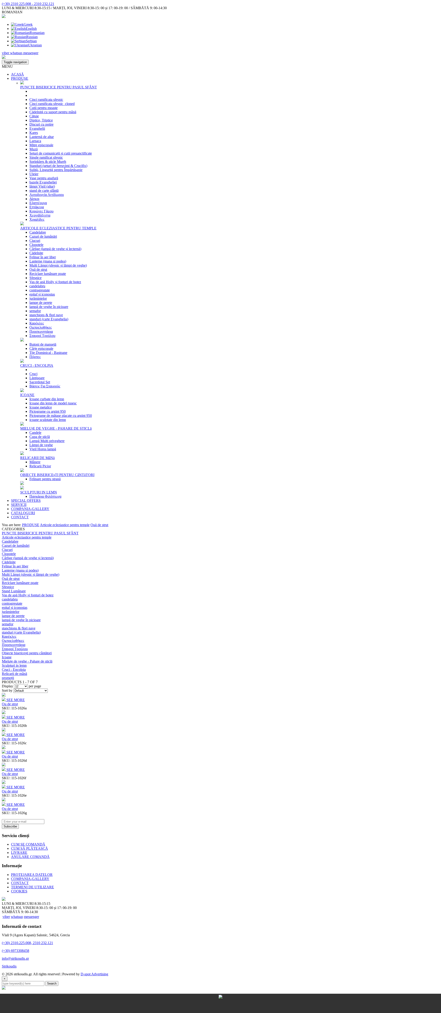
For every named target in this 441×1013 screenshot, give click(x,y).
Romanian (37, 33)
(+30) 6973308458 (15, 951)
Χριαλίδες (36, 219)
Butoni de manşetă (42, 344)
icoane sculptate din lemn (47, 420)
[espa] (220, 1011)
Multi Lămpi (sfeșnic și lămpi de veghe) (58, 265)
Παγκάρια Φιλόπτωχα (45, 496)
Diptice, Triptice (41, 120)
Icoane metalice (40, 407)
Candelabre (37, 232)
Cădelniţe (36, 253)
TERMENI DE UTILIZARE (32, 887)
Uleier (33, 174)
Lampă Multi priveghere (47, 441)
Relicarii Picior (40, 466)
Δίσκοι (34, 199)
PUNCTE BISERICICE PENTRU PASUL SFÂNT (58, 87)
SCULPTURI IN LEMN (38, 492)
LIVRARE (19, 853)
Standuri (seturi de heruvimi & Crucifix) (58, 166)
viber (6, 917)
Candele (35, 433)
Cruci (33, 374)
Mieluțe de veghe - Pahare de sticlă (27, 661)
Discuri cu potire (41, 124)
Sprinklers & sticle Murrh (47, 162)
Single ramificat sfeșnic (46, 157)
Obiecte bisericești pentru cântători (27, 653)
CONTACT (20, 517)
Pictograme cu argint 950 (47, 411)
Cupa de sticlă (39, 437)
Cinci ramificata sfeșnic (46, 100)
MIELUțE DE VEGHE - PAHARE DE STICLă (56, 428)
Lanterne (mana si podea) (47, 261)
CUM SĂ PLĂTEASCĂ (29, 848)
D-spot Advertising (94, 974)
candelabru (37, 286)
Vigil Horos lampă (42, 449)
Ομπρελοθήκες (40, 327)
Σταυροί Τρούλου (42, 336)
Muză (33, 149)
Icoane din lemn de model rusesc (53, 403)
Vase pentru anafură (43, 178)
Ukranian (35, 45)
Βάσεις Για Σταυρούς (44, 386)
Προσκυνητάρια (41, 331)
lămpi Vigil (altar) (42, 186)
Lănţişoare (37, 378)
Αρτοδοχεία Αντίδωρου (46, 195)
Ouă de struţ (38, 269)
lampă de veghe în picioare (48, 307)
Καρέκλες (36, 323)
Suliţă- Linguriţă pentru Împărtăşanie (55, 170)
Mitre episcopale (41, 145)
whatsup (17, 917)
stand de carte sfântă (44, 190)
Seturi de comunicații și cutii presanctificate (60, 153)
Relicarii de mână (14, 674)
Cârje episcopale (41, 348)
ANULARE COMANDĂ (30, 857)
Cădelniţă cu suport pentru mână (52, 112)
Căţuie (34, 116)
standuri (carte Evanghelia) (48, 319)
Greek (28, 24)
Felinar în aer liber (42, 257)
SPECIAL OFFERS (26, 500)
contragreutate (39, 290)
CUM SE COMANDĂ (28, 844)
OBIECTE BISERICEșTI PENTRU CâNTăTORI (57, 475)
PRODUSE (19, 78)
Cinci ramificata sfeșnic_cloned (52, 104)
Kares (33, 133)
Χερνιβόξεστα (39, 215)
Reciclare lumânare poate (47, 274)
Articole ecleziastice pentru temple (65, 525)
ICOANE (27, 395)
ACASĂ (17, 74)
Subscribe (10, 826)
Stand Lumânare (14, 591)
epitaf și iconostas (42, 294)
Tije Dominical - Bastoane (48, 353)
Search (52, 983)
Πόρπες (35, 357)
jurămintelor (38, 298)
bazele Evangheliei (43, 182)
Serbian (31, 41)
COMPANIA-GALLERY (30, 509)
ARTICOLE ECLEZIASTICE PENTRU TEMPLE (58, 228)
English (31, 29)
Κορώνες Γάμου (41, 211)
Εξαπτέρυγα (38, 203)
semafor (35, 311)
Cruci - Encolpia (14, 670)
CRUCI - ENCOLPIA (36, 365)
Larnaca (35, 141)
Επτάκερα (36, 207)
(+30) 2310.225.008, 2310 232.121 (27, 943)
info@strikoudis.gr (15, 958)
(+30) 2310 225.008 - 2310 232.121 (28, 4)
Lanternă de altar (41, 137)
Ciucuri (34, 241)
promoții (8, 678)
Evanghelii (37, 128)
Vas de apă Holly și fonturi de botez (55, 282)
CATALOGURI (23, 513)
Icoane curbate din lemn (46, 399)
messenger (31, 917)
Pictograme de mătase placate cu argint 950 (60, 416)
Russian (32, 37)
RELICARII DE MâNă (37, 458)
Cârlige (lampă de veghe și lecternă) (55, 249)
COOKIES (19, 891)
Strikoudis (9, 966)
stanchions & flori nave (46, 315)
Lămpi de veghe (41, 445)
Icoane (6, 657)
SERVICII (18, 505)
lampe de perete (40, 303)
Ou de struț (10, 704)
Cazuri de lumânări (43, 236)
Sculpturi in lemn (14, 665)
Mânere (34, 462)
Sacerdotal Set (39, 382)
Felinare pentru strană (45, 479)
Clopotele (36, 245)
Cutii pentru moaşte (43, 108)
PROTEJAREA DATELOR (32, 875)
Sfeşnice (35, 278)
